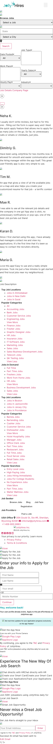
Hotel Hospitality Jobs (18, 436)
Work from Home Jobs (18, 377)
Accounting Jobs (15, 309)
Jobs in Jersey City (17, 407)
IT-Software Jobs (16, 341)
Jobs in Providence (16, 410)
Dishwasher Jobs (15, 430)
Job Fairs (39, 502)
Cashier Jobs (13, 423)
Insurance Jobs (14, 338)
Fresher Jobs (13, 328)
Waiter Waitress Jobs (17, 492)
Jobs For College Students (20, 479)
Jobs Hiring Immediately (19, 475)
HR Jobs (11, 335)
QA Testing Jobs (15, 358)
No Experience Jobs (17, 482)
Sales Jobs (12, 348)
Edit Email (5, 739)
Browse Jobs (16, 502)
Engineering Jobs (16, 319)
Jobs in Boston (14, 400)
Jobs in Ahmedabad (17, 293)
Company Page (20, 90)
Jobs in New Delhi (16, 296)
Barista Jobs (13, 417)
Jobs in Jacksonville (17, 403)
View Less (12, 361)
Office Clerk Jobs (16, 443)
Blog (28, 502)
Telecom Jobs (14, 355)
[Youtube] (13, 533)
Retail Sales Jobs (15, 459)
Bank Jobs (12, 312)
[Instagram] (5, 533)
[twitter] (10, 533)
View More (12, 322)
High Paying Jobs (16, 472)
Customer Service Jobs (19, 315)
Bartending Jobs (15, 420)
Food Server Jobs (16, 456)
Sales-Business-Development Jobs (24, 351)
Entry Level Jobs (15, 469)
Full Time (11, 368)
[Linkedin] (2, 533)
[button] (46, 5)
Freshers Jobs (14, 374)
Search (5, 46)
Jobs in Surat (13, 299)
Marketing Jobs (15, 345)
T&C (35, 643)
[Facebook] (8, 533)
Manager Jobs (14, 439)
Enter (40, 728)
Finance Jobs (13, 325)
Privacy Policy (14, 539)
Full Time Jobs (14, 452)
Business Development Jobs (21, 387)
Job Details (6, 90)
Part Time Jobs (15, 371)
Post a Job (26, 514)
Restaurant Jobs (15, 449)
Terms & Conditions (17, 543)
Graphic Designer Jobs (18, 332)
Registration (26, 506)
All (8, 306)
